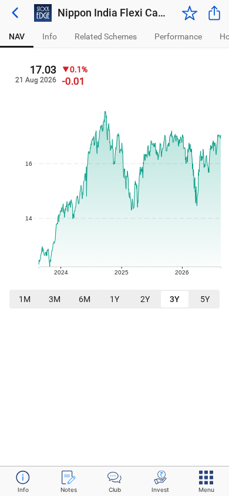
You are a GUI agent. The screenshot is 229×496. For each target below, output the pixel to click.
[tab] (16, 37)
